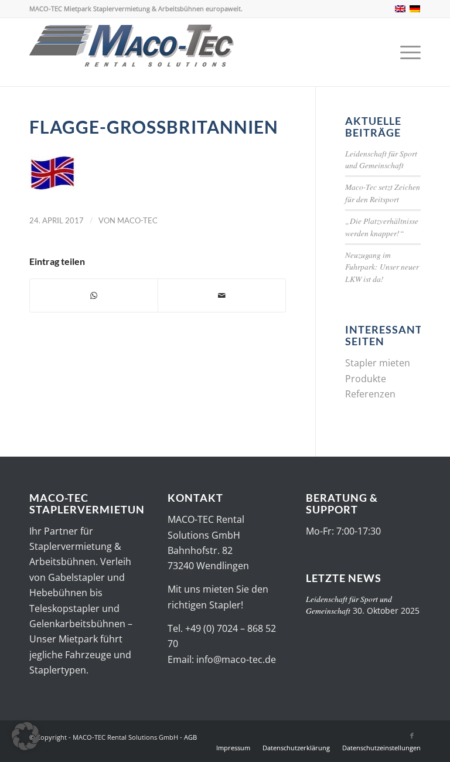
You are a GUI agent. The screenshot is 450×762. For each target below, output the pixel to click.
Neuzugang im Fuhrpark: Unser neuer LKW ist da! (382, 266)
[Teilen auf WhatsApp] (94, 295)
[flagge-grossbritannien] (52, 187)
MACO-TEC (137, 220)
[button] (26, 736)
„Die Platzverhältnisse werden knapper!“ (381, 226)
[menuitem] (407, 52)
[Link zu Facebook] (412, 735)
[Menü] (407, 52)
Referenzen (370, 393)
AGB (190, 737)
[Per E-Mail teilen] (221, 295)
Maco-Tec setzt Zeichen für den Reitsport (382, 192)
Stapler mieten (377, 362)
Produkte (365, 378)
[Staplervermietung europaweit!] (131, 52)
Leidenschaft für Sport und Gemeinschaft (381, 159)
